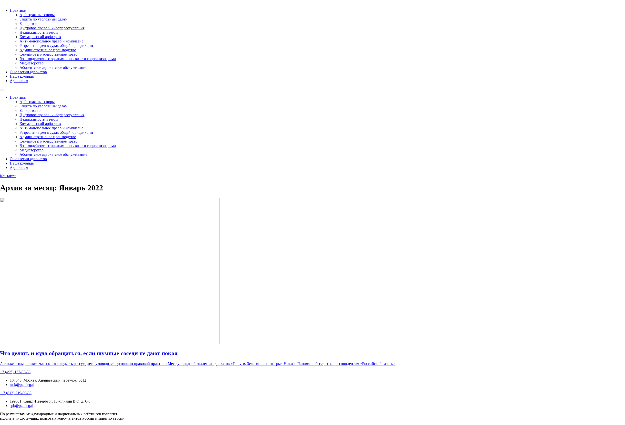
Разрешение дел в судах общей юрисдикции (56, 45)
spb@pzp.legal (21, 406)
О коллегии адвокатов (28, 72)
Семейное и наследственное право (48, 54)
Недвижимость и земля (39, 32)
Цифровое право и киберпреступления (52, 28)
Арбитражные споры (37, 15)
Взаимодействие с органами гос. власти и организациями (68, 59)
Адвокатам (19, 81)
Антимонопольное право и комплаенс (51, 41)
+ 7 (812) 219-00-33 (15, 393)
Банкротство (30, 23)
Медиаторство (31, 63)
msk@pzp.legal (22, 385)
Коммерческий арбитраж (40, 37)
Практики (18, 10)
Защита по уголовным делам (43, 19)
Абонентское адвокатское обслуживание (53, 67)
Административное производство (48, 50)
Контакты (8, 176)
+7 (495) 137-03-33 (15, 372)
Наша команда (22, 76)
